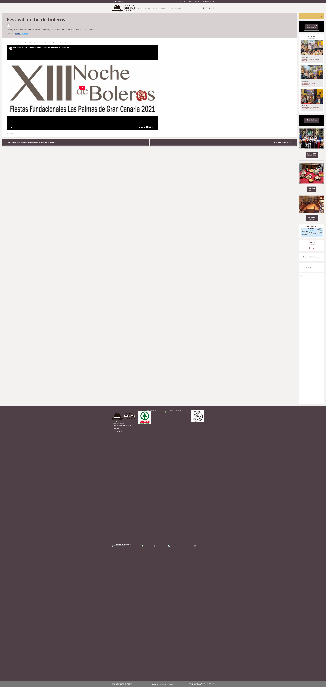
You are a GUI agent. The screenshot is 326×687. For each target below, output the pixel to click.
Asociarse (182, 1)
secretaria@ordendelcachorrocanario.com (122, 432)
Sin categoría (10, 133)
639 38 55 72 (116, 429)
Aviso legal (197, 1)
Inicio (176, 1)
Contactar (190, 1)
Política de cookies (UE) (208, 1)
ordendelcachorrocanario (20, 25)
